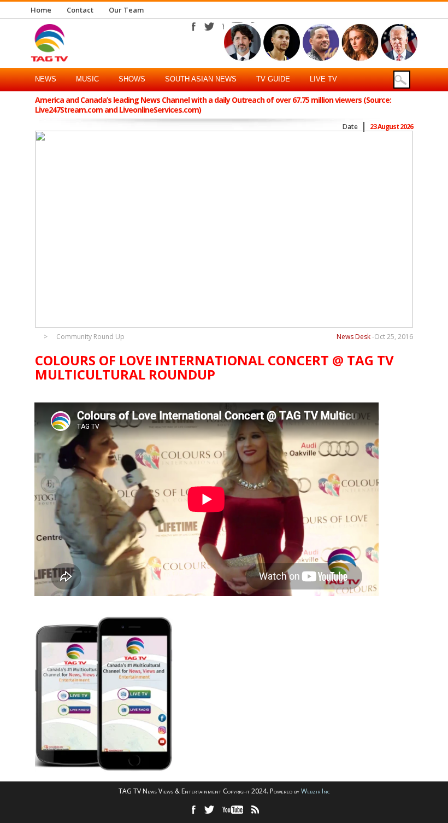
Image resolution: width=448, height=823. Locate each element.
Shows (132, 79)
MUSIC (87, 79)
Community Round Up (90, 337)
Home (41, 10)
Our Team (126, 10)
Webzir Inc (315, 791)
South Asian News (201, 79)
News (45, 79)
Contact (80, 10)
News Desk (353, 336)
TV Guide (273, 79)
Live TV (323, 79)
